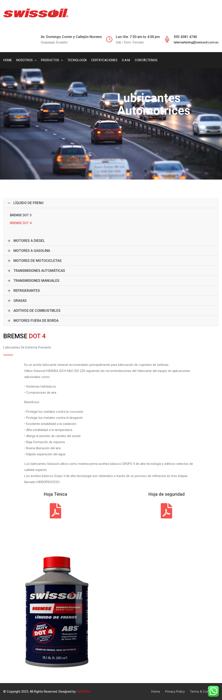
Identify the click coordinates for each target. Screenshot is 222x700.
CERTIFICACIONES (104, 60)
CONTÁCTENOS (146, 60)
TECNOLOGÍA (77, 60)
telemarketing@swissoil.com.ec (196, 42)
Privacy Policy (175, 691)
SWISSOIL (84, 691)
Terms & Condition (203, 691)
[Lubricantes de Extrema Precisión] (35, 13)
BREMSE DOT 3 (20, 215)
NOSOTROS (24, 60)
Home (155, 691)
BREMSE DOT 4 (20, 223)
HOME (7, 60)
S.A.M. (126, 60)
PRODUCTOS (50, 60)
